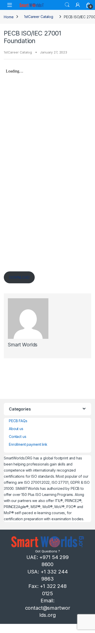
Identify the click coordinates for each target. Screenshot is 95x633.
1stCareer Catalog (38, 16)
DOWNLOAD (19, 277)
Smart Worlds (22, 345)
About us (16, 428)
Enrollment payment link (28, 444)
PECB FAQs (18, 421)
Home (8, 16)
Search (67, 5)
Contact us (17, 436)
